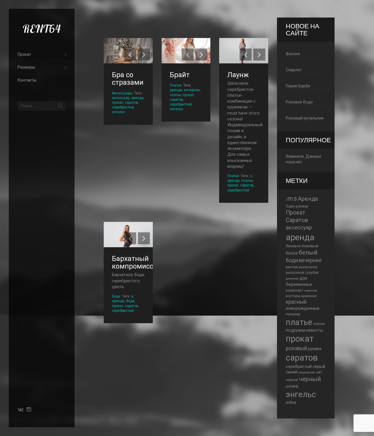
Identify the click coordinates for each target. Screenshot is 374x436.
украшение (306, 372)
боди (130, 301)
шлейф (292, 386)
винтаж (292, 267)
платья (319, 324)
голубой (311, 273)
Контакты (27, 80)
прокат (117, 103)
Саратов (297, 220)
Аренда (308, 198)
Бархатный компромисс (132, 262)
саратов (131, 103)
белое (292, 253)
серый (319, 366)
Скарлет (294, 70)
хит (319, 372)
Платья (175, 85)
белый (308, 252)
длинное (292, 279)
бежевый (310, 246)
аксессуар (120, 98)
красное (308, 296)
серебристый (123, 107)
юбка (291, 402)
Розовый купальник (305, 118)
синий (291, 372)
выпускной (295, 273)
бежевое (293, 246)
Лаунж (238, 75)
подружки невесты (304, 330)
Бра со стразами (127, 78)
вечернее (192, 90)
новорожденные (302, 308)
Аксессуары (122, 93)
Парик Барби (298, 86)
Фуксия (293, 53)
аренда (137, 98)
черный (310, 379)
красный (296, 302)
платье (175, 95)
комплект (295, 290)
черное (292, 380)
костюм (293, 296)
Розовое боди (299, 102)
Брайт (180, 75)
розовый (296, 348)
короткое (310, 291)
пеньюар (293, 314)
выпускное (308, 267)
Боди (116, 296)
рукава (314, 348)
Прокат (24, 54)
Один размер (297, 206)
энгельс (118, 112)
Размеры (26, 67)
